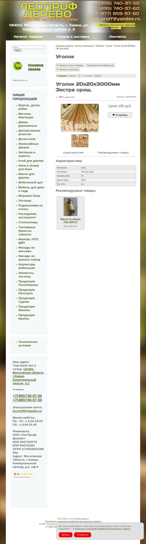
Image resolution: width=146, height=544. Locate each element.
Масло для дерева (26, 175)
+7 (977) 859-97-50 (116, 13)
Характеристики (73, 152)
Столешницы (28, 222)
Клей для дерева (30, 160)
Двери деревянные (27, 123)
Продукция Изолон (26, 316)
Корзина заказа (35, 67)
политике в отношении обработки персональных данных (102, 528)
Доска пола (26, 139)
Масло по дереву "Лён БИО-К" (70, 220)
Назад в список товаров (71, 65)
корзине (62, 75)
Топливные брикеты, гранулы (27, 231)
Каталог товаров (28, 36)
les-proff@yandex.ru (116, 18)
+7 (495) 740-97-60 (116, 8)
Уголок (109, 45)
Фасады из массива (26, 249)
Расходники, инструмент (27, 215)
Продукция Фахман (26, 308)
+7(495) (27, 396)
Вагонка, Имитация (25, 115)
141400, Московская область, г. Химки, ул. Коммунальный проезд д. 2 (49, 27)
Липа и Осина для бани (28, 167)
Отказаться (82, 534)
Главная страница (64, 45)
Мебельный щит (30, 182)
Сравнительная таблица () (100, 65)
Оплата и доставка (73, 36)
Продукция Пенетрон (26, 291)
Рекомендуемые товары (113, 152)
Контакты (118, 36)
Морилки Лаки (29, 195)
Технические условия (27, 343)
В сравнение (68, 97)
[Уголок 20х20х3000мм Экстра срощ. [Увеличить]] (80, 118)
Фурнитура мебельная (26, 266)
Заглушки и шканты (26, 154)
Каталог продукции (84, 45)
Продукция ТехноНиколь (28, 283)
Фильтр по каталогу (68, 69)
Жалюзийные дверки (28, 145)
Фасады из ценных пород (29, 257)
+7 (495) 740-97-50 (116, 3)
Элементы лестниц (26, 274)
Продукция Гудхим (26, 299)
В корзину (121, 114)
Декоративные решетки (29, 132)
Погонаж (100, 45)
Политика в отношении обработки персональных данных (73, 521)
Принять (65, 534)
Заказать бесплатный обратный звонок (117, 26)
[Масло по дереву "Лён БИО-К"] (71, 206)
